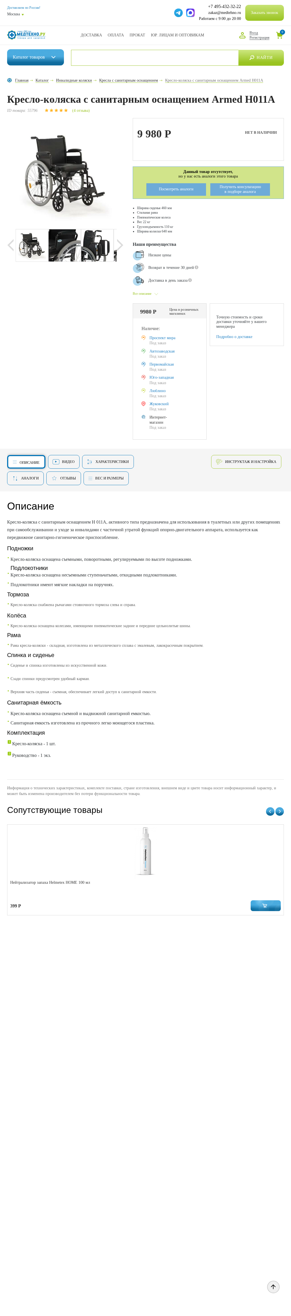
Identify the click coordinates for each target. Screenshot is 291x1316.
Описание (30, 462)
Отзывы (68, 478)
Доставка (91, 35)
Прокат (137, 35)
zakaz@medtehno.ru (224, 13)
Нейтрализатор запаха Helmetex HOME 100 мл (50, 882)
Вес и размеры (109, 478)
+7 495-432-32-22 (224, 6)
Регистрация (259, 37)
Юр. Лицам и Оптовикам (177, 35)
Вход (254, 32)
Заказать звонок (264, 13)
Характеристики (112, 462)
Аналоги (30, 478)
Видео (68, 462)
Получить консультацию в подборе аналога (240, 189)
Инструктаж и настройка (250, 462)
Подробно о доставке (234, 337)
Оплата (116, 35)
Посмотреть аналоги (176, 189)
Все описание (142, 294)
